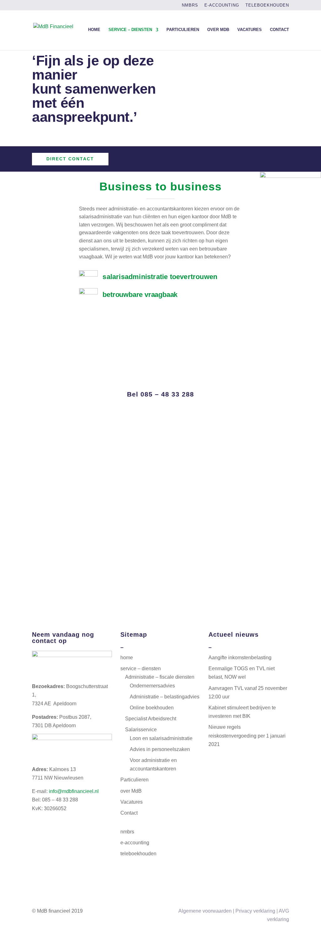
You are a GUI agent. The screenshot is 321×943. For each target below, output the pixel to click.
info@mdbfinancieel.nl (74, 791)
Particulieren (182, 30)
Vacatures (249, 30)
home (94, 30)
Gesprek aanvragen (160, 381)
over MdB (218, 30)
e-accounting (221, 5)
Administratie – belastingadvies (164, 696)
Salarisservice (141, 729)
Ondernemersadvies (152, 685)
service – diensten (130, 30)
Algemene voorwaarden (205, 911)
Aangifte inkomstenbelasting (239, 657)
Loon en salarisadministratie (161, 738)
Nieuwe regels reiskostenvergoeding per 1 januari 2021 (247, 735)
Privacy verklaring (255, 911)
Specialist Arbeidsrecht (150, 718)
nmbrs (190, 5)
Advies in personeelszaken (160, 749)
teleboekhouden (267, 5)
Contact (279, 30)
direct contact (70, 158)
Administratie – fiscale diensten (159, 677)
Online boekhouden (152, 707)
